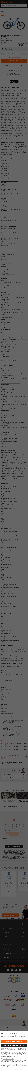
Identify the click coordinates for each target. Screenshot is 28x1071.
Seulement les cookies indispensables (14, 1045)
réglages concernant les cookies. (15, 1036)
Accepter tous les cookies (13, 1041)
